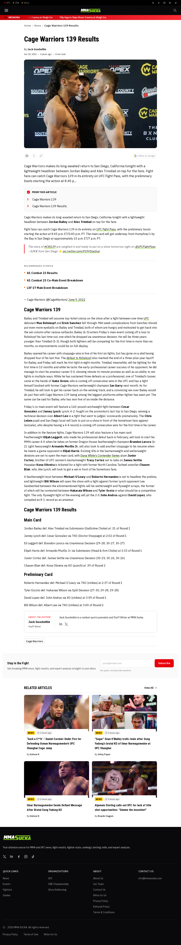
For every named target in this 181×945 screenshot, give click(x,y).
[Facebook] (159, 3)
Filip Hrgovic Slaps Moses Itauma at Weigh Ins (28, 17)
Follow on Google (146, 155)
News (37, 25)
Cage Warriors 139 (41, 199)
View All (148, 687)
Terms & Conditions (104, 912)
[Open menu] (6, 10)
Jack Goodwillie (36, 49)
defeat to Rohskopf (78, 358)
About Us (98, 878)
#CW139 (50, 246)
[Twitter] (153, 3)
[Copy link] (41, 156)
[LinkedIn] (170, 3)
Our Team (98, 884)
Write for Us (99, 895)
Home (27, 25)
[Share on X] (34, 156)
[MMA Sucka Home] (90, 10)
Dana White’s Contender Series (100, 455)
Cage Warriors (34, 641)
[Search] (175, 10)
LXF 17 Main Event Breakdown (47, 288)
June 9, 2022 (76, 299)
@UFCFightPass (145, 246)
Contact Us (99, 889)
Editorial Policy (101, 906)
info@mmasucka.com (150, 878)
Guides (6, 895)
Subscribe (164, 663)
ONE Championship (58, 884)
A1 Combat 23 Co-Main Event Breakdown (55, 280)
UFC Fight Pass (106, 229)
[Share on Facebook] (27, 156)
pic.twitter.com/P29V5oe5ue (81, 251)
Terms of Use (31, 934)
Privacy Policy (100, 901)
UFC (146, 318)
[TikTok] (176, 3)
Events (6, 884)
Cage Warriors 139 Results (47, 206)
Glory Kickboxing (57, 889)
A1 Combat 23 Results (42, 273)
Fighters (7, 889)
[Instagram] (164, 3)
